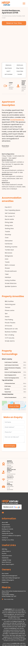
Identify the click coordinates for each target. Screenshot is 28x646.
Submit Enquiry (10, 446)
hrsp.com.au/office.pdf (13, 619)
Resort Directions (6, 562)
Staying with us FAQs (7, 533)
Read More (5, 146)
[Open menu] (24, 3)
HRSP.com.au (15, 609)
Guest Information (7, 555)
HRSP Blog (4, 549)
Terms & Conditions (18, 640)
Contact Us (5, 538)
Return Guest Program (8, 564)
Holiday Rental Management (9, 575)
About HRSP (5, 522)
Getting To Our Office (8, 540)
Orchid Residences (17, 120)
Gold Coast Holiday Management (11, 578)
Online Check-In (6, 551)
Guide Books (5, 558)
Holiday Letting (6, 531)
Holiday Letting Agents (8, 580)
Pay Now (4, 553)
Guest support (6, 643)
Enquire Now (5, 582)
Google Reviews (6, 527)
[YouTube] (3, 513)
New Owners (5, 573)
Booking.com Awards (7, 529)
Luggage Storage (6, 560)
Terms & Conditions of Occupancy (11, 535)
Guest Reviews (6, 525)
